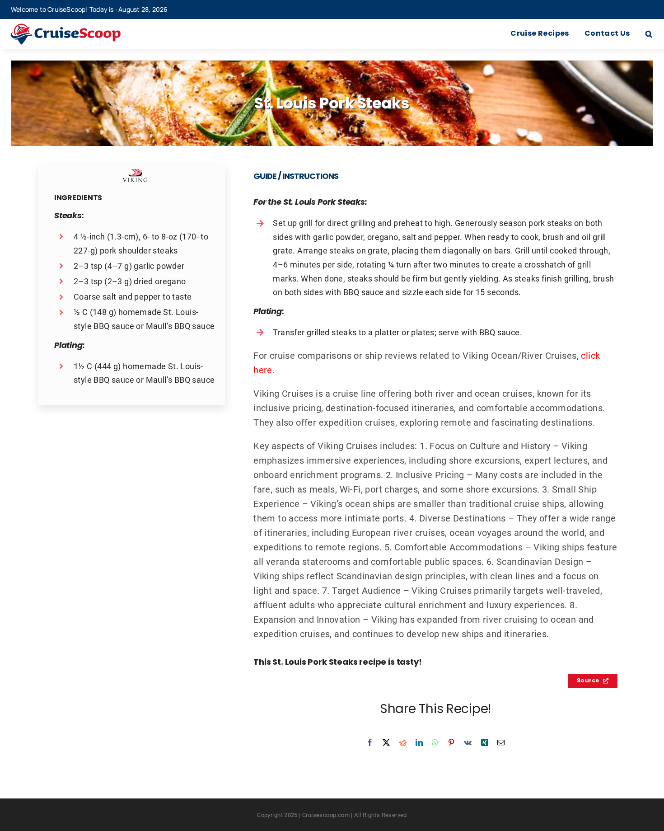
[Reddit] (403, 742)
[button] (648, 34)
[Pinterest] (451, 742)
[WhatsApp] (435, 742)
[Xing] (485, 742)
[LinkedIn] (419, 742)
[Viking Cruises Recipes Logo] (135, 173)
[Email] (501, 742)
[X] (386, 742)
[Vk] (467, 742)
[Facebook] (370, 742)
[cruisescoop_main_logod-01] (79, 28)
